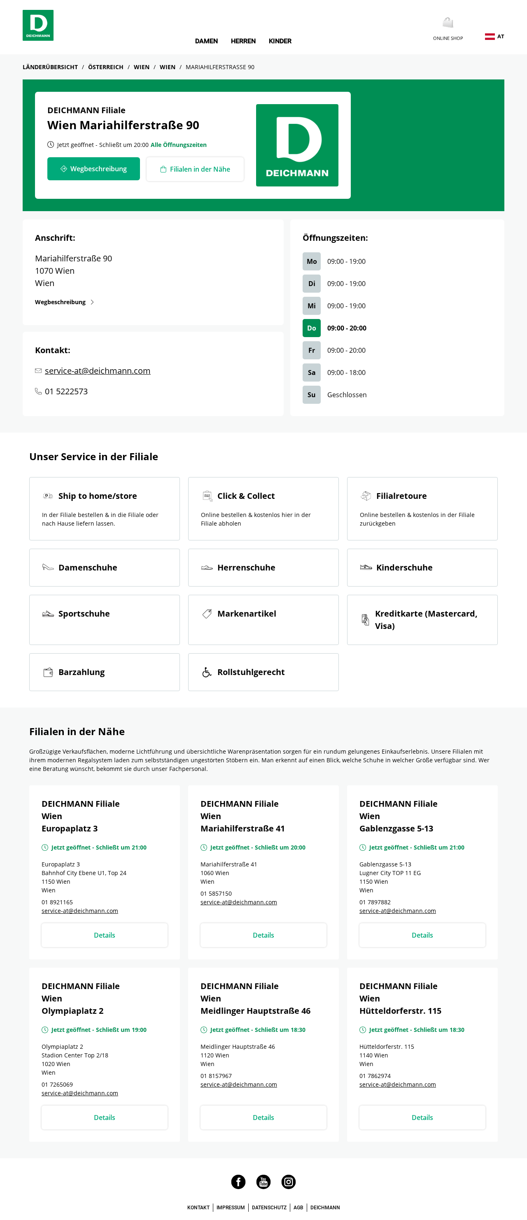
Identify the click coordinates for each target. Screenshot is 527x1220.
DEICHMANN (325, 1208)
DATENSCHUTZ (269, 1208)
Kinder (280, 41)
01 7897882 (375, 902)
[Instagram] (288, 1187)
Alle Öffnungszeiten (179, 145)
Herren (243, 41)
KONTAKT (198, 1208)
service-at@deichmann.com (98, 370)
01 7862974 (375, 1076)
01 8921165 (57, 902)
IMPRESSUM (231, 1208)
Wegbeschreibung (60, 302)
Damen (206, 41)
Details (104, 935)
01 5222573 (66, 391)
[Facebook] (238, 1187)
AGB (298, 1208)
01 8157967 (216, 1076)
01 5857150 (216, 893)
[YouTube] (263, 1187)
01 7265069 (57, 1084)
